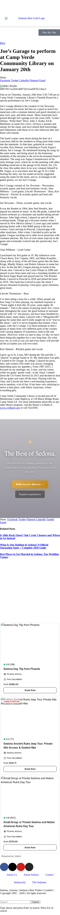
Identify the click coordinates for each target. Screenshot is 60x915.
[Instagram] (29, 867)
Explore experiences (30, 494)
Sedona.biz (20, 882)
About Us (11, 874)
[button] (30, 27)
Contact (49, 874)
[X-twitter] (12, 867)
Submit (35, 902)
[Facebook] (4, 867)
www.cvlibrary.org (10, 407)
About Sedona (31, 874)
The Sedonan (39, 882)
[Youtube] (21, 867)
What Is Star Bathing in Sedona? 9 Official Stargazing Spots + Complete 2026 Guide (24, 546)
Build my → (30, 484)
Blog (2, 43)
